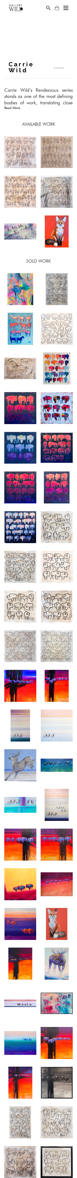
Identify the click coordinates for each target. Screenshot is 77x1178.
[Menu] (65, 8)
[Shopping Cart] (57, 8)
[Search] (48, 8)
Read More (12, 108)
